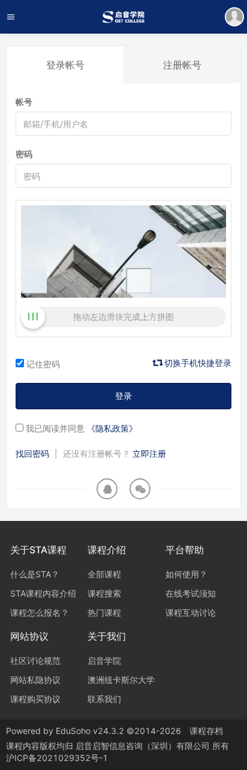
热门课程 (104, 612)
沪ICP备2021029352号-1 (57, 758)
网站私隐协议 (35, 680)
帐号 (24, 102)
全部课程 (104, 574)
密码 (24, 154)
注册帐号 (182, 65)
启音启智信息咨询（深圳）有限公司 (144, 746)
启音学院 (104, 660)
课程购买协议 (35, 699)
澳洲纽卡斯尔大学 (121, 680)
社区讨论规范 (35, 660)
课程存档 (206, 731)
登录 (123, 396)
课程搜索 (104, 593)
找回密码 (32, 453)
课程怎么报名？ (39, 612)
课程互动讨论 (190, 612)
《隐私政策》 (112, 428)
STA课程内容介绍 (43, 593)
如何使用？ (186, 574)
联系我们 (104, 699)
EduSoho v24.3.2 (90, 731)
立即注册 (149, 453)
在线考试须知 (190, 593)
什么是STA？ (34, 574)
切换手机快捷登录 (196, 363)
